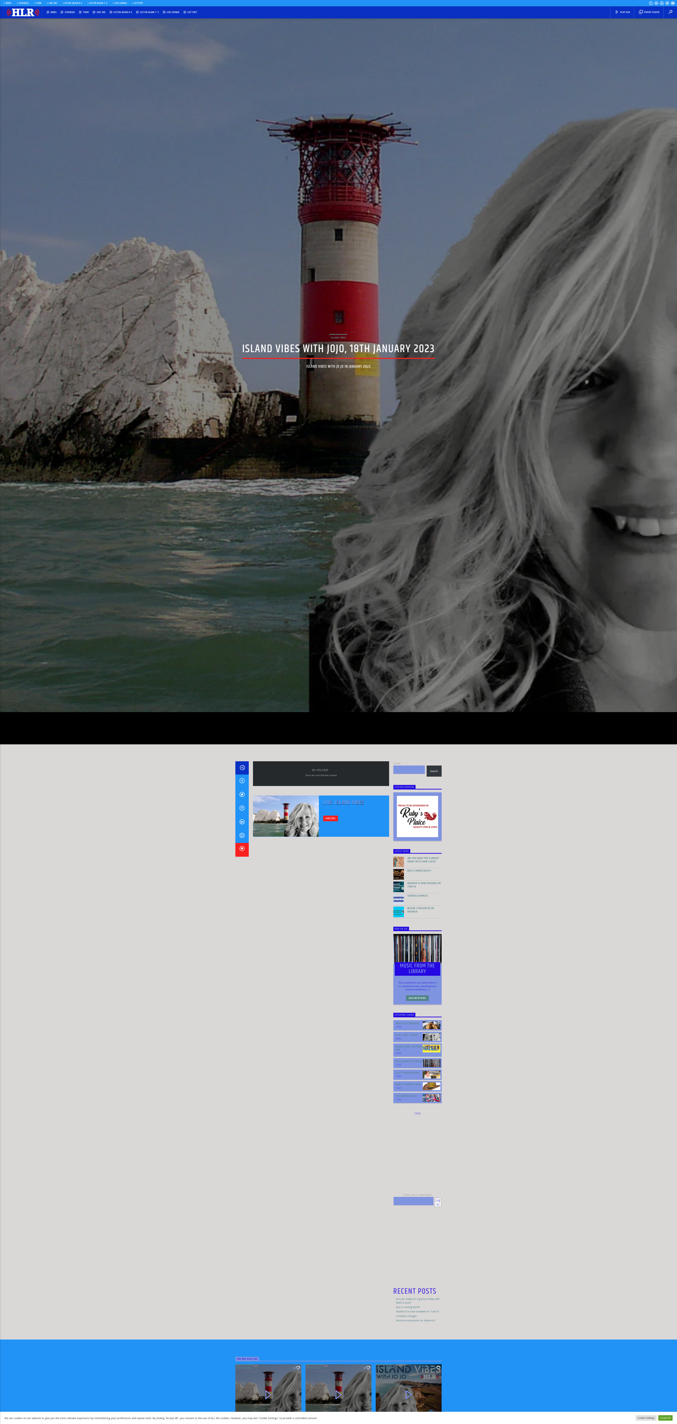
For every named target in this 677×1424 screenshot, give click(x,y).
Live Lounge (121, 3)
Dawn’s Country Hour (408, 1127)
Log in (437, 1245)
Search (397, 806)
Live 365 (53, 3)
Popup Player (651, 12)
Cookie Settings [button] (646, 1417)
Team (39, 3)
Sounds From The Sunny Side (409, 1091)
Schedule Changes (417, 938)
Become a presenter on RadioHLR (420, 952)
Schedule (24, 3)
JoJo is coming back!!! (419, 913)
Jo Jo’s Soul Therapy (407, 1078)
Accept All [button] (665, 1417)
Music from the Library (409, 1104)
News (9, 3)
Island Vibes (338, 357)
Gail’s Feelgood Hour (407, 1116)
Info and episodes (417, 1041)
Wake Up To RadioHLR (407, 1066)
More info (331, 861)
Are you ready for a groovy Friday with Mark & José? (423, 902)
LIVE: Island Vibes (343, 845)
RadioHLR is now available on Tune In (424, 927)
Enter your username (417, 1238)
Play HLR (625, 12)
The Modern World (406, 1139)
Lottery (138, 3)
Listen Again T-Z (99, 3)
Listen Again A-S (74, 3)
